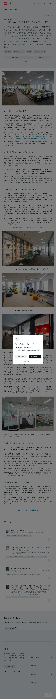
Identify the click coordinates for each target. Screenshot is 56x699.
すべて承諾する (34, 356)
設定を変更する (28, 361)
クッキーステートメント (26, 350)
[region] (28, 349)
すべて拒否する (21, 356)
